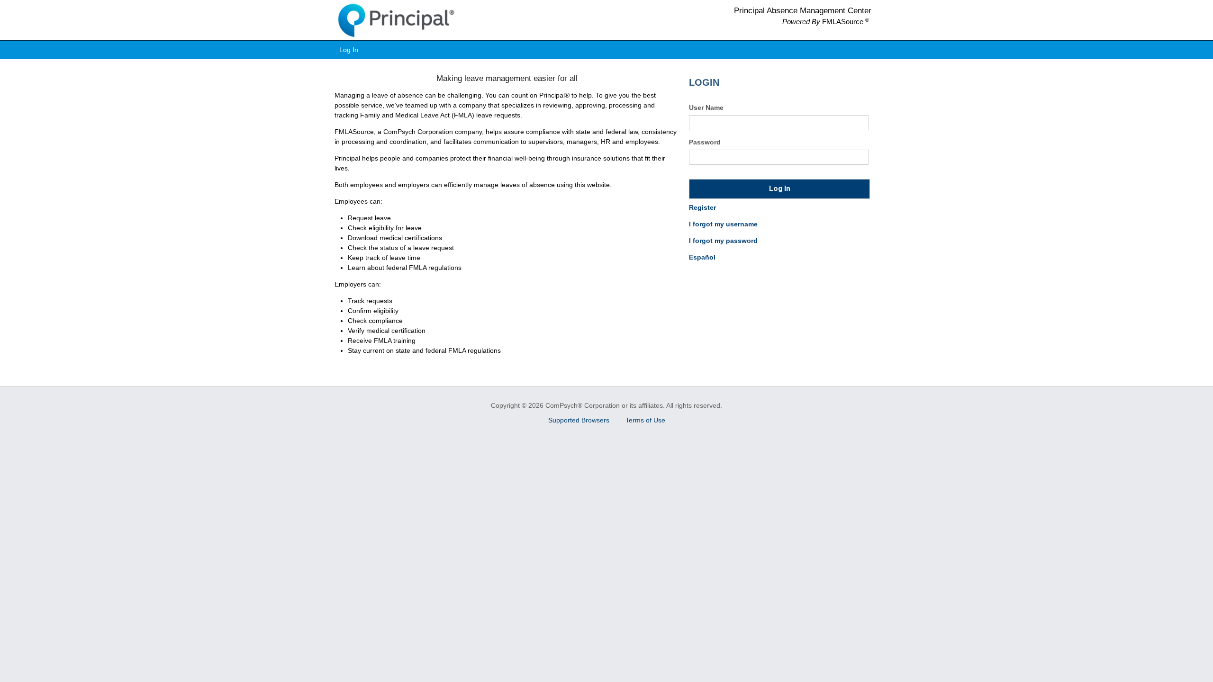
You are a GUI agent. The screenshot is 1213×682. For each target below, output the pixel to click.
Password (705, 142)
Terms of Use (645, 420)
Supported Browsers (579, 420)
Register (702, 207)
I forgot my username (723, 224)
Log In (348, 50)
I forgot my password (723, 240)
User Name (706, 107)
